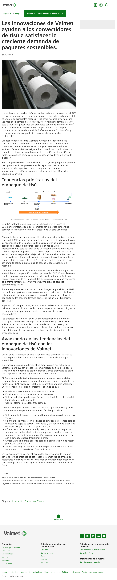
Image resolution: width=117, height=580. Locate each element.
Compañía (6, 551)
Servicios (44, 562)
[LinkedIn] (98, 536)
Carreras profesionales (11, 547)
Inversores (6, 560)
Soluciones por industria (90, 562)
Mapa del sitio (26, 572)
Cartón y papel (47, 553)
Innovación (17, 501)
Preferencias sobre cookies (93, 572)
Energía (44, 559)
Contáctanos (7, 563)
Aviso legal (37, 572)
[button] (7, 13)
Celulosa (44, 550)
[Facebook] (82, 536)
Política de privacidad (71, 572)
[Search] (107, 5)
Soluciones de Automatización (92, 550)
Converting (30, 501)
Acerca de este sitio (10, 572)
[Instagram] (87, 536)
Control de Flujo (86, 553)
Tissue (40, 501)
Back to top (58, 519)
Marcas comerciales (52, 572)
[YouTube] (104, 536)
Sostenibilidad (7, 554)
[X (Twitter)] (93, 536)
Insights (5, 557)
